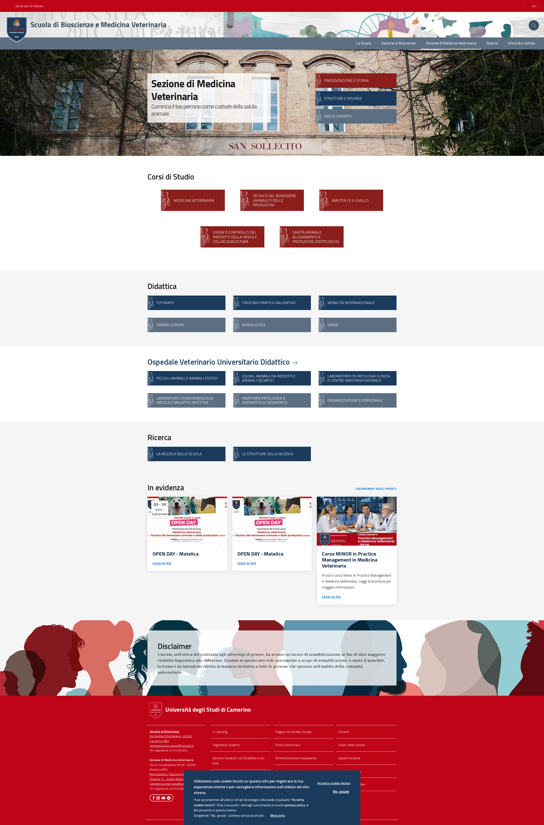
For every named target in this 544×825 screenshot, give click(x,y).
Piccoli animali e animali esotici (187, 378)
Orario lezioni (170, 325)
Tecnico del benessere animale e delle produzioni (274, 200)
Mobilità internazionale (351, 303)
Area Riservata (348, 797)
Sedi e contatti (338, 116)
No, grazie (341, 791)
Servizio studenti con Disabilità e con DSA (238, 760)
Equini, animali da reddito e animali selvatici (268, 378)
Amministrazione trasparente (296, 758)
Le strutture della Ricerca (267, 454)
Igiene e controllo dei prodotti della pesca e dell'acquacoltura (235, 236)
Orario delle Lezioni (351, 744)
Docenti (343, 731)
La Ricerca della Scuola (179, 454)
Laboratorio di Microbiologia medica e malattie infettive (184, 400)
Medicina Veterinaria (194, 200)
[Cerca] (534, 25)
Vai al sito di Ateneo (29, 6)
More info (277, 815)
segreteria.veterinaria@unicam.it (172, 783)
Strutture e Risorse (343, 98)
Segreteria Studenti (226, 744)
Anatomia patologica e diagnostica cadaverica (264, 400)
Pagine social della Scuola (293, 731)
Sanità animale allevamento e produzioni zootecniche (315, 236)
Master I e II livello (350, 200)
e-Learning (219, 731)
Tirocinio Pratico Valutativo (269, 303)
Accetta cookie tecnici (333, 783)
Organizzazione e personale (354, 400)
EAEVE (332, 325)
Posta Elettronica (287, 744)
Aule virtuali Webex (351, 784)
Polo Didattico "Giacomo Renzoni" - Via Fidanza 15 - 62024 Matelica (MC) (175, 776)
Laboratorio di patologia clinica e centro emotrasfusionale (358, 378)
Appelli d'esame (349, 758)
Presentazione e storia (346, 80)
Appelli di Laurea (349, 771)
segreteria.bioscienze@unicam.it (172, 745)
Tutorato (165, 303)
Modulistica (253, 325)
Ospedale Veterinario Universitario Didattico (219, 362)
